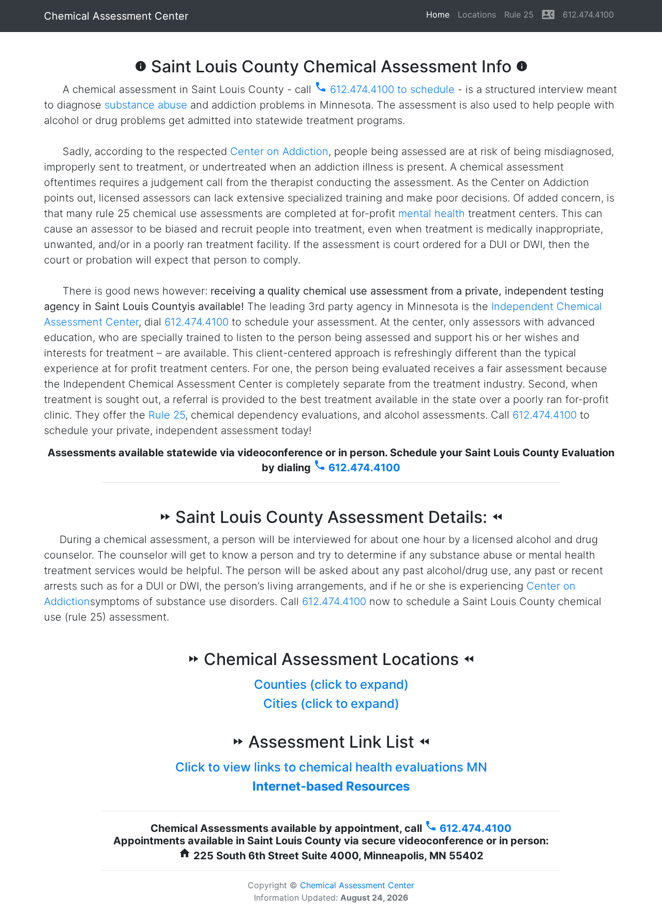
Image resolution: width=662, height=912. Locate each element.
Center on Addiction (279, 151)
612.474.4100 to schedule (384, 89)
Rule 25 (519, 14)
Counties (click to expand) (331, 684)
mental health (431, 213)
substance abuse (145, 105)
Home (440, 14)
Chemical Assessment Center (116, 16)
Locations (477, 14)
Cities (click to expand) (331, 703)
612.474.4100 (588, 14)
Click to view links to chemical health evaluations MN (331, 767)
